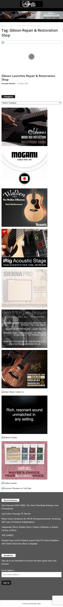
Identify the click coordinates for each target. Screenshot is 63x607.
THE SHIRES (8, 535)
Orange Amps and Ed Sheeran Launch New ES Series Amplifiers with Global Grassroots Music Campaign (30, 542)
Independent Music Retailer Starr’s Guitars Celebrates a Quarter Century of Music (30, 528)
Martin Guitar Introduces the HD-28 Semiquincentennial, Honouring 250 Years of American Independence (31, 520)
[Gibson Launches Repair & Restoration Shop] (31, 57)
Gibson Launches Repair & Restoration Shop (28, 78)
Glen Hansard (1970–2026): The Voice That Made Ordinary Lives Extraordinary (30, 507)
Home (4, 26)
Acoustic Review (8, 83)
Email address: (8, 570)
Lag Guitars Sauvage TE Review (16, 514)
